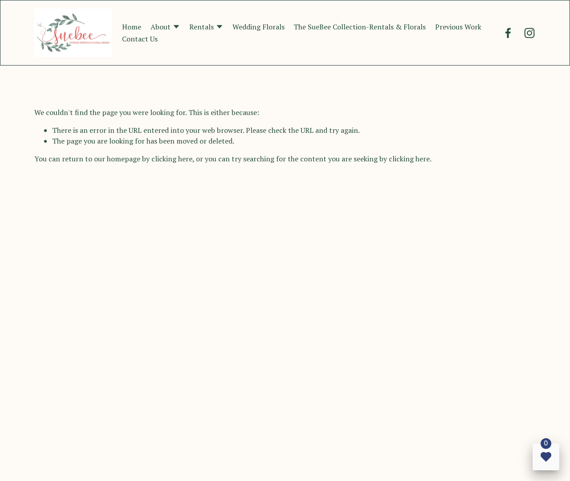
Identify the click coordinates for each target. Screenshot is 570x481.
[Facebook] (508, 33)
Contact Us (140, 39)
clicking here (171, 159)
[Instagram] (529, 33)
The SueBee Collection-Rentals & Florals (359, 27)
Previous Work (458, 27)
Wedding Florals (258, 27)
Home (131, 27)
